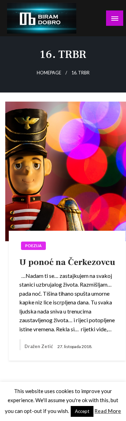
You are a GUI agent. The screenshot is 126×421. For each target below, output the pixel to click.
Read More (107, 411)
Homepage (49, 72)
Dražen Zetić (39, 346)
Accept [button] (82, 411)
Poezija (33, 245)
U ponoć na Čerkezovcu (67, 262)
